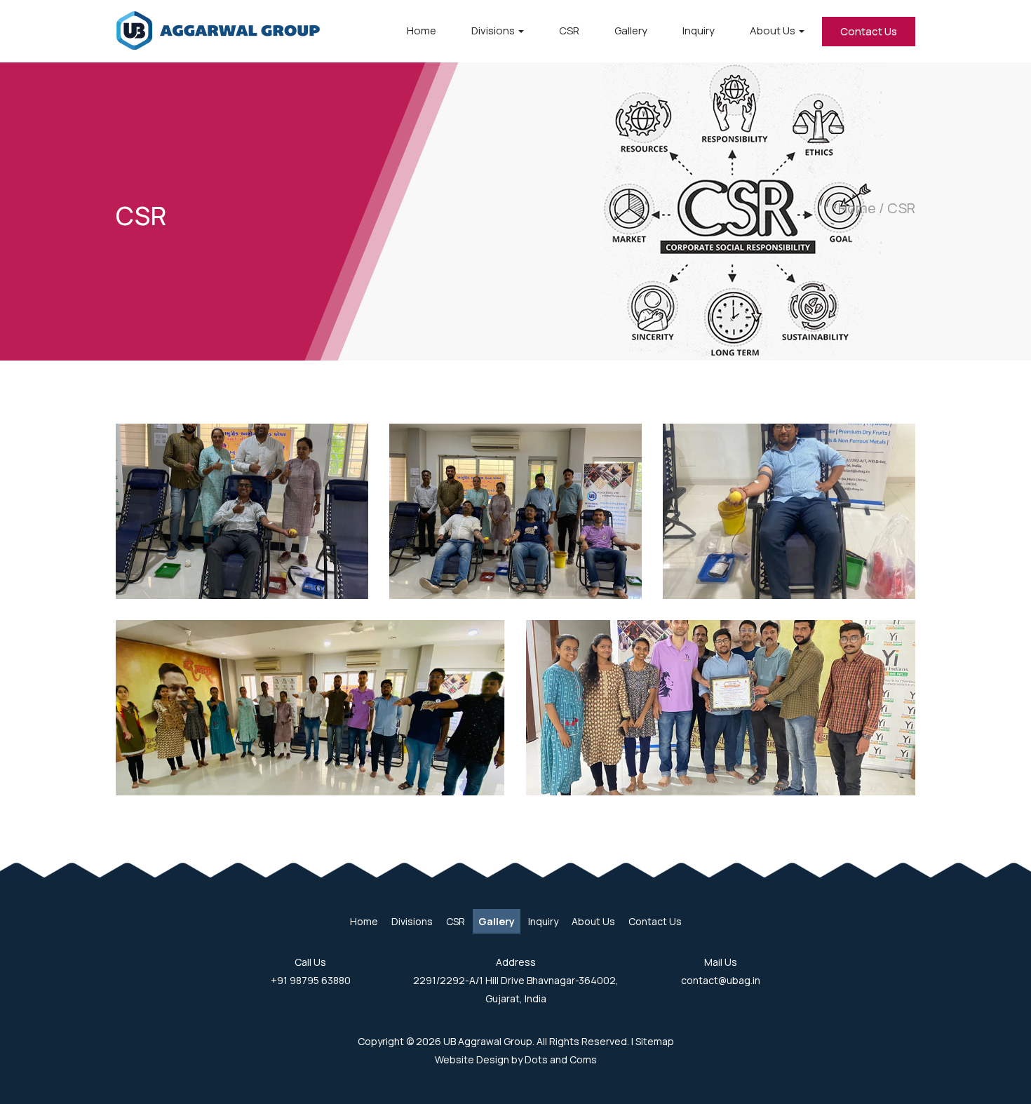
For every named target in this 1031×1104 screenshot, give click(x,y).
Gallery (630, 30)
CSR (569, 30)
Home (421, 30)
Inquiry (698, 30)
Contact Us (868, 31)
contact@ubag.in (720, 980)
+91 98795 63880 (311, 980)
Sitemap (654, 1041)
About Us (773, 30)
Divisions (494, 30)
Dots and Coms (561, 1059)
